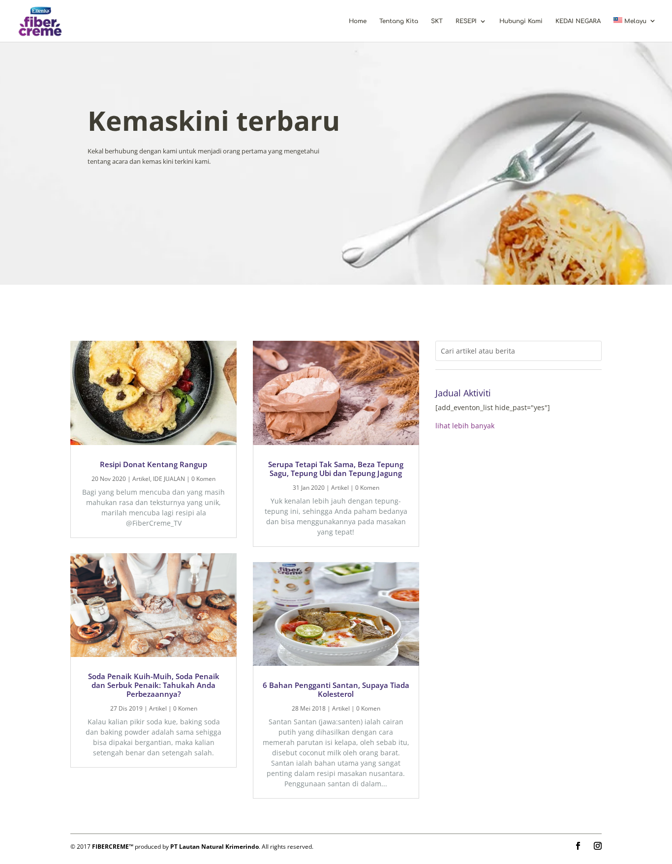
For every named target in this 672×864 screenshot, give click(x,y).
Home (358, 21)
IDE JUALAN (169, 479)
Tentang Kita (398, 21)
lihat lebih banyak (464, 425)
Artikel (141, 479)
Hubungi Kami (521, 21)
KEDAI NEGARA (578, 21)
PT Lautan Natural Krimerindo (214, 846)
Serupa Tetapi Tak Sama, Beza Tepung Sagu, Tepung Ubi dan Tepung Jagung (335, 468)
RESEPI (466, 21)
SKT (437, 21)
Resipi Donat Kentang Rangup (153, 464)
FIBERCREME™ (112, 846)
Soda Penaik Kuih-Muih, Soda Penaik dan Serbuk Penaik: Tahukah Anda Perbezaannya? (153, 685)
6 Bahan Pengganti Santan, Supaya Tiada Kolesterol (336, 689)
